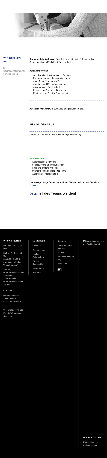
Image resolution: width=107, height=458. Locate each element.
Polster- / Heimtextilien (38, 262)
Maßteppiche (38, 268)
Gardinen (36, 246)
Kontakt (61, 252)
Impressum (62, 264)
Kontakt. (33, 185)
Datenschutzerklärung (66, 258)
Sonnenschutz (38, 250)
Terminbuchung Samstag (65, 246)
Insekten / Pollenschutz (38, 255)
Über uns (62, 241)
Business (36, 272)
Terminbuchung (10, 265)
